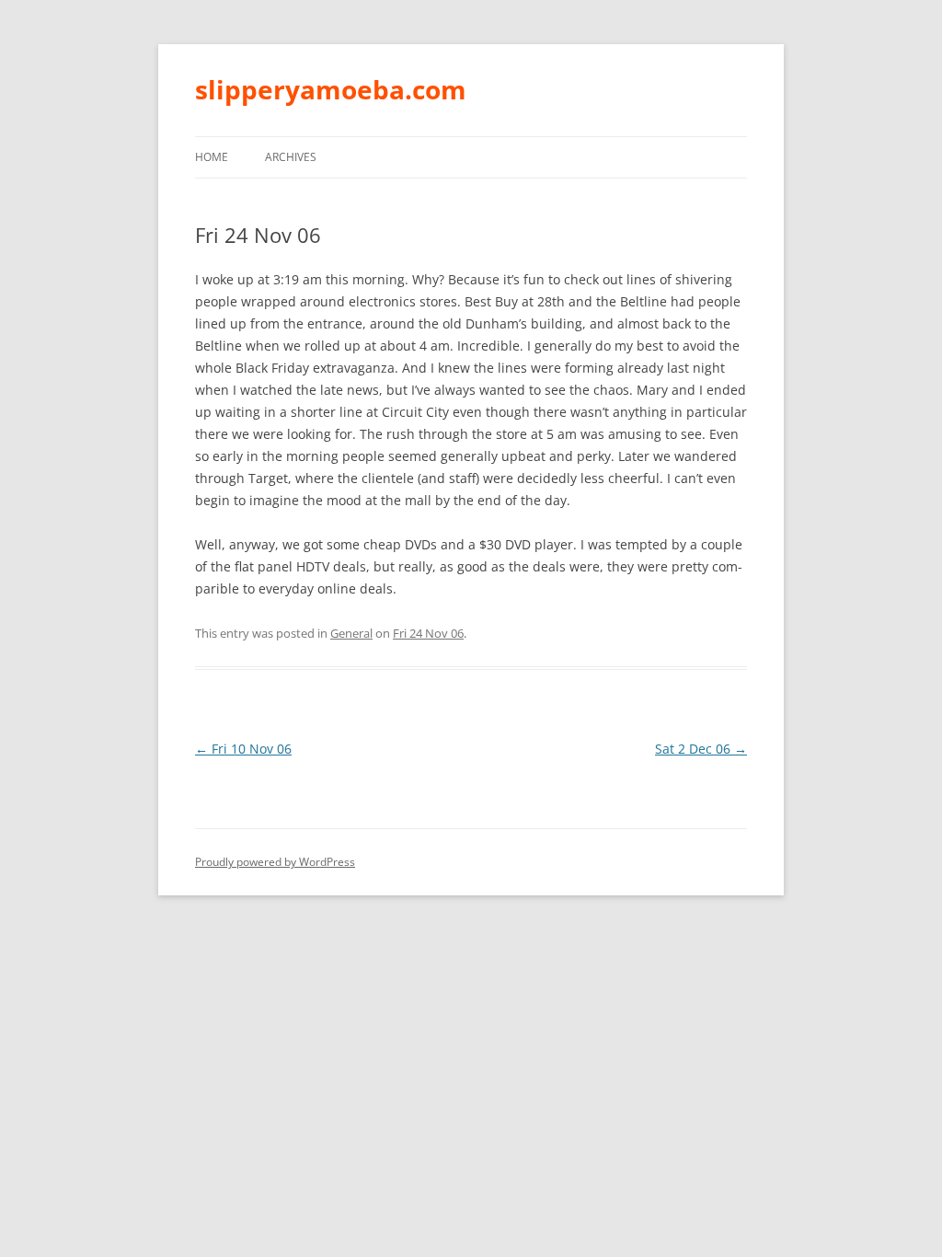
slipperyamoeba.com (330, 89)
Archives (290, 157)
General (351, 633)
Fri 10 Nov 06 (243, 748)
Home (211, 157)
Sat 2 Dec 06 (701, 748)
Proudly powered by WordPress (275, 862)
